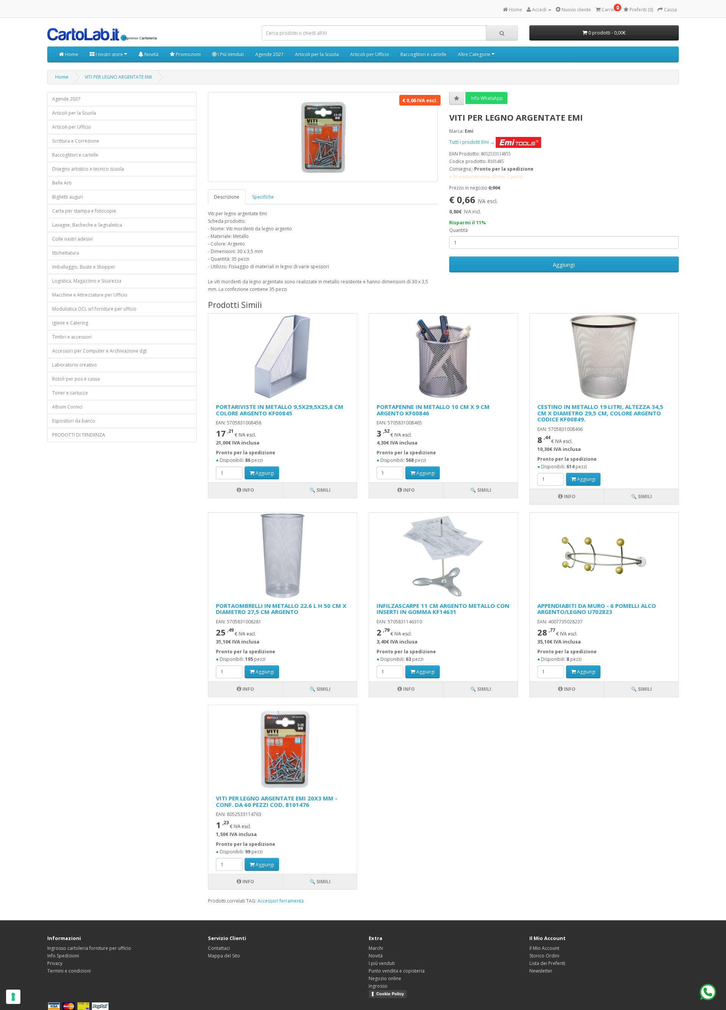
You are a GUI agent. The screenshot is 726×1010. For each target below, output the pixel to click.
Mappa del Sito (224, 956)
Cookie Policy (390, 993)
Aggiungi (564, 264)
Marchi (376, 948)
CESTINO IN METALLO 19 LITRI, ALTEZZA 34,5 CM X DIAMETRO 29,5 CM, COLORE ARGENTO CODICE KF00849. (600, 413)
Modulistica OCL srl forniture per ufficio (94, 309)
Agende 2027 (269, 54)
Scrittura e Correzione (75, 141)
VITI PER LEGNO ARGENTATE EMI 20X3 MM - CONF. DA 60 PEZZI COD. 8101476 (276, 801)
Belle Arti (61, 183)
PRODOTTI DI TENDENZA (78, 435)
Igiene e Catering (70, 323)
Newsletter (540, 971)
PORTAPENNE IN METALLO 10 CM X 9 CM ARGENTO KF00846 (433, 410)
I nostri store (109, 54)
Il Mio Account (544, 948)
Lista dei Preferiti (547, 963)
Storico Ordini (544, 956)
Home (71, 54)
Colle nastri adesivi (72, 239)
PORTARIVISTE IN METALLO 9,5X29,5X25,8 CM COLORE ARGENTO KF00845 (279, 410)
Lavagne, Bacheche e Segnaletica (87, 225)
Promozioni (188, 54)
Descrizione (226, 197)
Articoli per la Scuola (317, 54)
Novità (150, 54)
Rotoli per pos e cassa (76, 379)
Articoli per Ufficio (369, 54)
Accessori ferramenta (281, 901)
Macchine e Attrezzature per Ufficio (89, 295)
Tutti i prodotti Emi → (472, 142)
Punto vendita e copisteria (397, 971)
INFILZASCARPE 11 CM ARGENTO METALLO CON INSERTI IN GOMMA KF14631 (443, 609)
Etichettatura (65, 253)
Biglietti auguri (67, 197)
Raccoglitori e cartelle (423, 54)
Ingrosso (378, 986)
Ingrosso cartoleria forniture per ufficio (89, 948)
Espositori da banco (73, 421)
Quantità (458, 230)
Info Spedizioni (63, 956)
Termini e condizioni (69, 971)
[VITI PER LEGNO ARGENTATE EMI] (323, 137)
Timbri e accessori (72, 337)
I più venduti (382, 963)
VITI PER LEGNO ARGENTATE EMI (118, 77)
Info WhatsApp (486, 98)
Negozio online (385, 978)
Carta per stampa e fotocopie (84, 211)
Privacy (54, 963)
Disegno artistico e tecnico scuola (88, 169)
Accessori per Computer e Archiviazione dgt (99, 351)
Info (247, 490)
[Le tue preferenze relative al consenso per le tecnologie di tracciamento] (13, 997)
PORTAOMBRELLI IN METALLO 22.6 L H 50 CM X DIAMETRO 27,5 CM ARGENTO (281, 609)
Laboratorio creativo (74, 365)
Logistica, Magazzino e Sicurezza (86, 281)
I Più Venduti (230, 54)
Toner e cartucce (70, 393)
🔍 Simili (320, 490)
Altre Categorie (475, 54)
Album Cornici (67, 407)
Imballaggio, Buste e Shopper (83, 267)
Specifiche (263, 197)
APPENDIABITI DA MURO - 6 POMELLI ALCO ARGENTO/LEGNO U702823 (596, 609)
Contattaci (219, 948)
